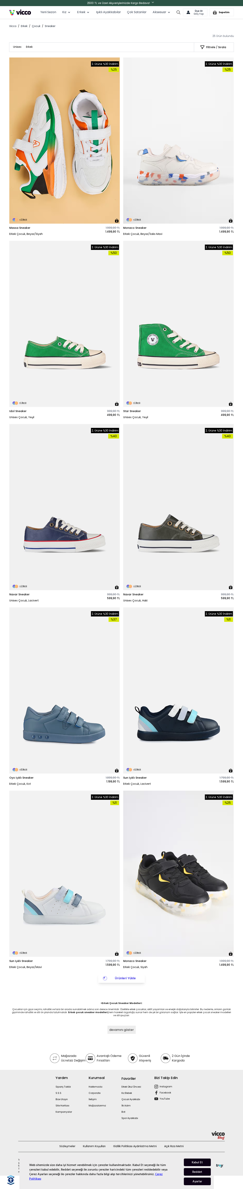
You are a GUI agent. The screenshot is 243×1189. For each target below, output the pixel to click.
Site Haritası (62, 1105)
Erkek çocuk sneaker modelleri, (88, 1012)
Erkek (24, 26)
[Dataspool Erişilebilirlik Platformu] (11, 1180)
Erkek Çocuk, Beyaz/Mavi (25, 967)
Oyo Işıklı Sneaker (21, 778)
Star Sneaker (132, 411)
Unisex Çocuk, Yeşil (21, 417)
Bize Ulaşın (62, 1099)
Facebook (165, 1092)
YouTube (165, 1098)
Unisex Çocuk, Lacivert (24, 600)
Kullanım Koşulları (94, 1146)
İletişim (93, 1099)
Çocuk (36, 26)
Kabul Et (197, 1162)
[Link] (20, 12)
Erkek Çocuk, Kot (20, 784)
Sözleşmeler (67, 1146)
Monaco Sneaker (135, 228)
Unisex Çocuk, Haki (135, 600)
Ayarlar (197, 1181)
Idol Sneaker (18, 411)
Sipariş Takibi (63, 1086)
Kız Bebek (127, 1093)
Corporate (94, 1093)
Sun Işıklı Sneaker (135, 778)
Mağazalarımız (97, 1105)
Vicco (13, 26)
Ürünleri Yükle (125, 978)
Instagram (166, 1086)
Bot (123, 1111)
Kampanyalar (64, 1111)
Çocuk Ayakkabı (131, 1099)
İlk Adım (126, 1105)
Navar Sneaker (19, 594)
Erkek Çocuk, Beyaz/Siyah (26, 234)
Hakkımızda (95, 1086)
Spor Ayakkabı (130, 1118)
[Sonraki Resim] (115, 141)
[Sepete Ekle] (116, 220)
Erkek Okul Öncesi (131, 1086)
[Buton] (153, 3)
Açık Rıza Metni (174, 1146)
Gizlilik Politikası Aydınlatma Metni (135, 1146)
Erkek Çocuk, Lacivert (137, 784)
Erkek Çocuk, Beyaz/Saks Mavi (142, 234)
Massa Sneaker (19, 228)
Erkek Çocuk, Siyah (135, 967)
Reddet (197, 1171)
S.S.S (58, 1093)
